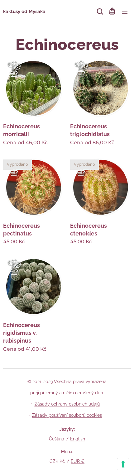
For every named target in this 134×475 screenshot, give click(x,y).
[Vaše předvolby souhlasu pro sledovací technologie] (123, 464)
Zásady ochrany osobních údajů (67, 403)
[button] (99, 11)
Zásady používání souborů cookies (67, 415)
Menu (124, 11)
